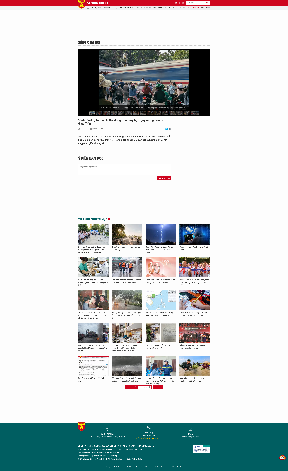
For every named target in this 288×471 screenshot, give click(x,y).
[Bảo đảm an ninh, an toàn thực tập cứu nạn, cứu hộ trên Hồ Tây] (127, 267)
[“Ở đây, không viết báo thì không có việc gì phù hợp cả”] (194, 333)
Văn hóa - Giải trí (170, 8)
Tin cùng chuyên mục (92, 219)
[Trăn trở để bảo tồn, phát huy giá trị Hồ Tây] (127, 234)
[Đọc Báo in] (184, 3)
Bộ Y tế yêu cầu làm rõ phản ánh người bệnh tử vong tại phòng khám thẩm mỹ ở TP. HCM (125, 348)
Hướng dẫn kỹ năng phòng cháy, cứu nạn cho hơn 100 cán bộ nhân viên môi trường (160, 381)
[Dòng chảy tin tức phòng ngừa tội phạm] (194, 234)
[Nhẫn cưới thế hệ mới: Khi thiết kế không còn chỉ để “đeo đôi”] (161, 267)
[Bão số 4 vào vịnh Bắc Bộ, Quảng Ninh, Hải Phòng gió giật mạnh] (161, 300)
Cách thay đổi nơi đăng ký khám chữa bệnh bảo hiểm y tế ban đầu (193, 314)
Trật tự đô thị (96, 8)
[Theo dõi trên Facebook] (172, 2)
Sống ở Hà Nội (193, 8)
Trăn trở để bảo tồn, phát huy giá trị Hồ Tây (126, 248)
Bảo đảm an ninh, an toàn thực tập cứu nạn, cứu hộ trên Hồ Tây (126, 281)
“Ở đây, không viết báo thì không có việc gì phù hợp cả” (193, 346)
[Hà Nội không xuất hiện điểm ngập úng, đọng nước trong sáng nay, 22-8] (127, 300)
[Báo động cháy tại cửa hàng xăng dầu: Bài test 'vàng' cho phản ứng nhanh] (93, 333)
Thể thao (182, 8)
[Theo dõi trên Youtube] (175, 2)
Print (170, 129)
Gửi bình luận (164, 178)
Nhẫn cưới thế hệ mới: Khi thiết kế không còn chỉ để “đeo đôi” (160, 281)
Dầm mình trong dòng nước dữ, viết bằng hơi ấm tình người (192, 379)
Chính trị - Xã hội (110, 8)
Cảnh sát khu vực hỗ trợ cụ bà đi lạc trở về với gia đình (159, 346)
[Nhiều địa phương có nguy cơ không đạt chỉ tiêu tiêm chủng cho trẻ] (93, 267)
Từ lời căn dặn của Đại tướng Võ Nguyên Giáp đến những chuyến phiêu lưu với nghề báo (92, 315)
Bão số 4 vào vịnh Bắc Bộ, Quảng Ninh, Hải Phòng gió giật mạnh (159, 314)
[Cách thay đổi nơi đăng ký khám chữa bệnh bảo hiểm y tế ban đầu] (194, 300)
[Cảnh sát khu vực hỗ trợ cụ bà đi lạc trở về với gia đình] (161, 333)
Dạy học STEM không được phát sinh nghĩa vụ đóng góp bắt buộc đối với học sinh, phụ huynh (92, 250)
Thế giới (122, 8)
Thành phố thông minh (152, 8)
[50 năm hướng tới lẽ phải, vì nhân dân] (93, 366)
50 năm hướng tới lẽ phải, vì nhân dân (92, 379)
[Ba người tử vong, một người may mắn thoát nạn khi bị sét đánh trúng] (161, 234)
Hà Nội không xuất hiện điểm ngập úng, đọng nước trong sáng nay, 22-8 (127, 315)
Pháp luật (131, 8)
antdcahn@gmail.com (190, 437)
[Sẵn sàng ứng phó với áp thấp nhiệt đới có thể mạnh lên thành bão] (127, 366)
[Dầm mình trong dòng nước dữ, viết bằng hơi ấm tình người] (194, 366)
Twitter (166, 129)
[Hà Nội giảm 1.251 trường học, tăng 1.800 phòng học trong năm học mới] (194, 267)
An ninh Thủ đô (97, 2)
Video (139, 8)
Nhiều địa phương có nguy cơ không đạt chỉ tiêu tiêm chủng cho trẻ (93, 282)
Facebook (162, 129)
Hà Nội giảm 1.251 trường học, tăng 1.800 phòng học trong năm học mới (194, 282)
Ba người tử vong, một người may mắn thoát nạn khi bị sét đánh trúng (160, 250)
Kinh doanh (205, 8)
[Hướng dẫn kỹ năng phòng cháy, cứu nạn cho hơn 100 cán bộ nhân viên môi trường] (161, 366)
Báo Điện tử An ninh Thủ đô (82, 4)
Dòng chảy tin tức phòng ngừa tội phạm (193, 248)
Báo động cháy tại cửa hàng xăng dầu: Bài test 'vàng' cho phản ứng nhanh (92, 348)
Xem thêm (158, 387)
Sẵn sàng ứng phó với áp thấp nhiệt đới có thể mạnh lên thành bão (127, 379)
